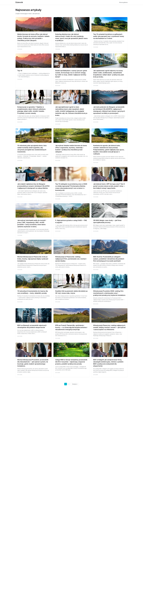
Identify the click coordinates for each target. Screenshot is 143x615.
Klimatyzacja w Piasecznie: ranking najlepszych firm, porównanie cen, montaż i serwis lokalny (70, 259)
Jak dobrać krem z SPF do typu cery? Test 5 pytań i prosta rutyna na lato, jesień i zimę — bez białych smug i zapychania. (109, 186)
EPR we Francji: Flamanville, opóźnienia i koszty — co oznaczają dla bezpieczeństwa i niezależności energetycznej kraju (71, 327)
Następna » (75, 384)
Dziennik (19, 2)
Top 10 (19, 70)
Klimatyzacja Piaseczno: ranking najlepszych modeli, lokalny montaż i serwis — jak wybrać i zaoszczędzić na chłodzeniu (109, 327)
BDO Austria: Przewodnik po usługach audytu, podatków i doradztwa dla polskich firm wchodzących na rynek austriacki (108, 259)
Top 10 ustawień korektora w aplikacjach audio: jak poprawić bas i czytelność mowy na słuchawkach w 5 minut (108, 36)
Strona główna (123, 2)
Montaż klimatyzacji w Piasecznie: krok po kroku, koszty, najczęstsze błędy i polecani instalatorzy (32, 259)
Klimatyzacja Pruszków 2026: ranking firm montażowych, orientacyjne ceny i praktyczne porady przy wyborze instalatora (109, 293)
